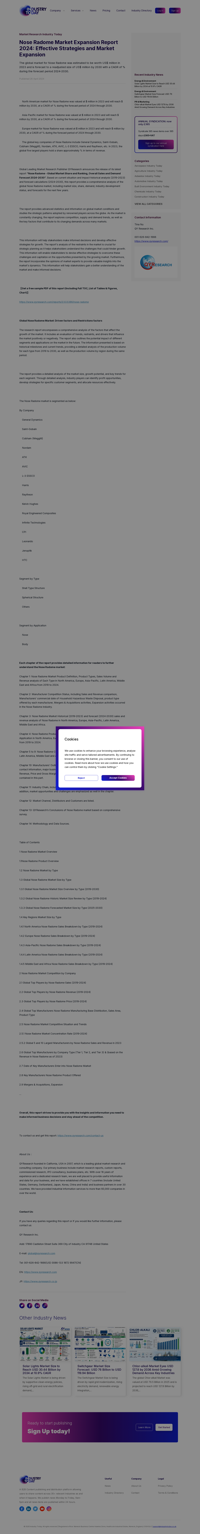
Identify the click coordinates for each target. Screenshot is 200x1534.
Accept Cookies (118, 777)
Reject (81, 778)
